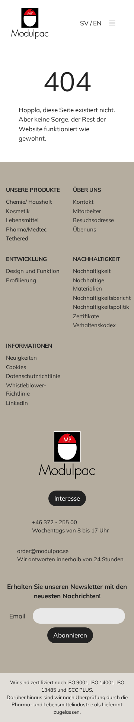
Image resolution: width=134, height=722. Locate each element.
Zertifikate (86, 316)
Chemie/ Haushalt (29, 201)
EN (97, 23)
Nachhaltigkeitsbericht (102, 297)
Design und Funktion (33, 270)
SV (84, 23)
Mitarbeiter (87, 211)
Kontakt (83, 201)
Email (17, 616)
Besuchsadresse (93, 220)
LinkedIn (17, 402)
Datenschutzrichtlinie (33, 376)
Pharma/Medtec (26, 229)
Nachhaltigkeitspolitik (101, 306)
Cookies (16, 367)
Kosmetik (18, 211)
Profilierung (21, 280)
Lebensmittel (22, 220)
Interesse (67, 498)
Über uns (84, 229)
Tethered (17, 238)
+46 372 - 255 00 (54, 522)
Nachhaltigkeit (92, 270)
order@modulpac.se (42, 550)
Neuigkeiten (21, 357)
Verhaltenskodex (94, 325)
